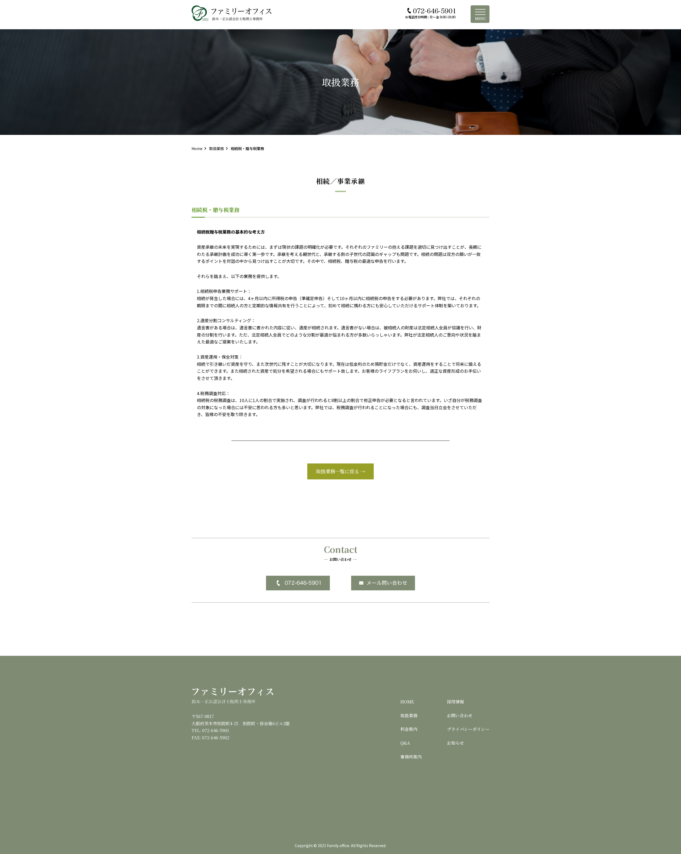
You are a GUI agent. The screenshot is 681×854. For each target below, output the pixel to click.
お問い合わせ (459, 715)
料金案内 (408, 729)
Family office (338, 845)
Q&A (405, 743)
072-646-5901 (215, 730)
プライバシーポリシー (468, 729)
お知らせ (455, 743)
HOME (407, 702)
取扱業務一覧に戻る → (340, 471)
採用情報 (455, 702)
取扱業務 (408, 715)
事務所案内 (411, 757)
